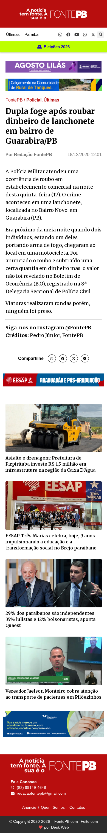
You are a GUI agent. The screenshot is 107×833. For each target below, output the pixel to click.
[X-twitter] (93, 34)
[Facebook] (68, 34)
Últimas (51, 100)
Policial (33, 100)
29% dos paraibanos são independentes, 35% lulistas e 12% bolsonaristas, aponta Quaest (50, 619)
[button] (100, 34)
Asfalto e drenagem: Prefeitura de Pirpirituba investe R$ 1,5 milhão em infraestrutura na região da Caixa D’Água (50, 464)
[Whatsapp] (85, 34)
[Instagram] (60, 34)
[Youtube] (76, 34)
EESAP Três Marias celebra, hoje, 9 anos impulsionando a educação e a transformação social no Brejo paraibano (51, 542)
